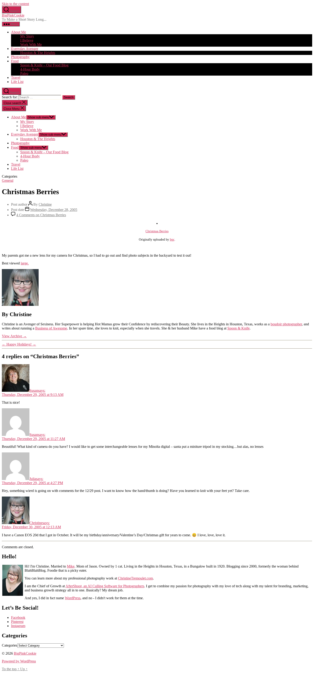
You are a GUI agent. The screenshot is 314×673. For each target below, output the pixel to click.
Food (15, 61)
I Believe (26, 40)
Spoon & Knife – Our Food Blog (44, 65)
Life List (17, 82)
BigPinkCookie (13, 15)
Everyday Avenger (24, 49)
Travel (15, 78)
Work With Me (31, 44)
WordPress (72, 598)
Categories (9, 645)
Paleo (24, 73)
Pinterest (17, 622)
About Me (18, 32)
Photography (20, 57)
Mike (70, 566)
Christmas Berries (157, 231)
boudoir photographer (286, 324)
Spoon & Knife (238, 328)
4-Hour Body (30, 69)
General (7, 180)
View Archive (14, 336)
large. (25, 263)
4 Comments (41, 215)
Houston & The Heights (37, 53)
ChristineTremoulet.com (135, 578)
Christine (45, 204)
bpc (172, 239)
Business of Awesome (51, 328)
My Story (27, 36)
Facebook (18, 617)
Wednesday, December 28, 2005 (53, 210)
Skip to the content (15, 4)
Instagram (18, 626)
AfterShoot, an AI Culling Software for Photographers (105, 586)
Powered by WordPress (19, 661)
